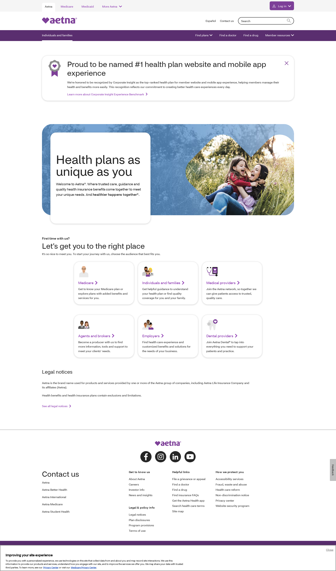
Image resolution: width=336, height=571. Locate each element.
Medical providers (221, 282)
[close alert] (286, 63)
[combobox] (266, 21)
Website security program (232, 506)
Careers (134, 484)
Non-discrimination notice (232, 495)
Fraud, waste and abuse (231, 484)
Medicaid (88, 6)
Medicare (67, 6)
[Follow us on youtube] (190, 456)
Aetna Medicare (52, 504)
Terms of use (137, 530)
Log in (282, 6)
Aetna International (54, 497)
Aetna (48, 6)
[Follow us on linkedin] (175, 456)
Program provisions (141, 525)
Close (329, 550)
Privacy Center (50, 567)
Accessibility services (229, 479)
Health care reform (228, 489)
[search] (289, 21)
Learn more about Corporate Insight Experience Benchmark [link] (105, 94)
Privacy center (225, 500)
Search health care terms (188, 506)
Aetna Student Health (55, 511)
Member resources (277, 35)
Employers (151, 336)
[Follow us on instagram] (160, 456)
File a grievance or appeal (188, 479)
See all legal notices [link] (55, 406)
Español (211, 21)
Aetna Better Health (54, 489)
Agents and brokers (94, 336)
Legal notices (137, 514)
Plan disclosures (139, 520)
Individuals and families (57, 35)
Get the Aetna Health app (188, 500)
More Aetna (109, 6)
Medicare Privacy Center (83, 567)
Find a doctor (227, 35)
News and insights (140, 495)
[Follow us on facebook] (146, 456)
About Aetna (137, 479)
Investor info (136, 489)
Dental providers (219, 336)
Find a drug (250, 35)
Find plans (202, 35)
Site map (178, 511)
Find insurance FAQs (185, 495)
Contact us (227, 21)
